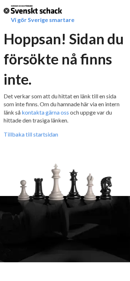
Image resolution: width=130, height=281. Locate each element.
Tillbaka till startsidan (31, 134)
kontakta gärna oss (45, 112)
